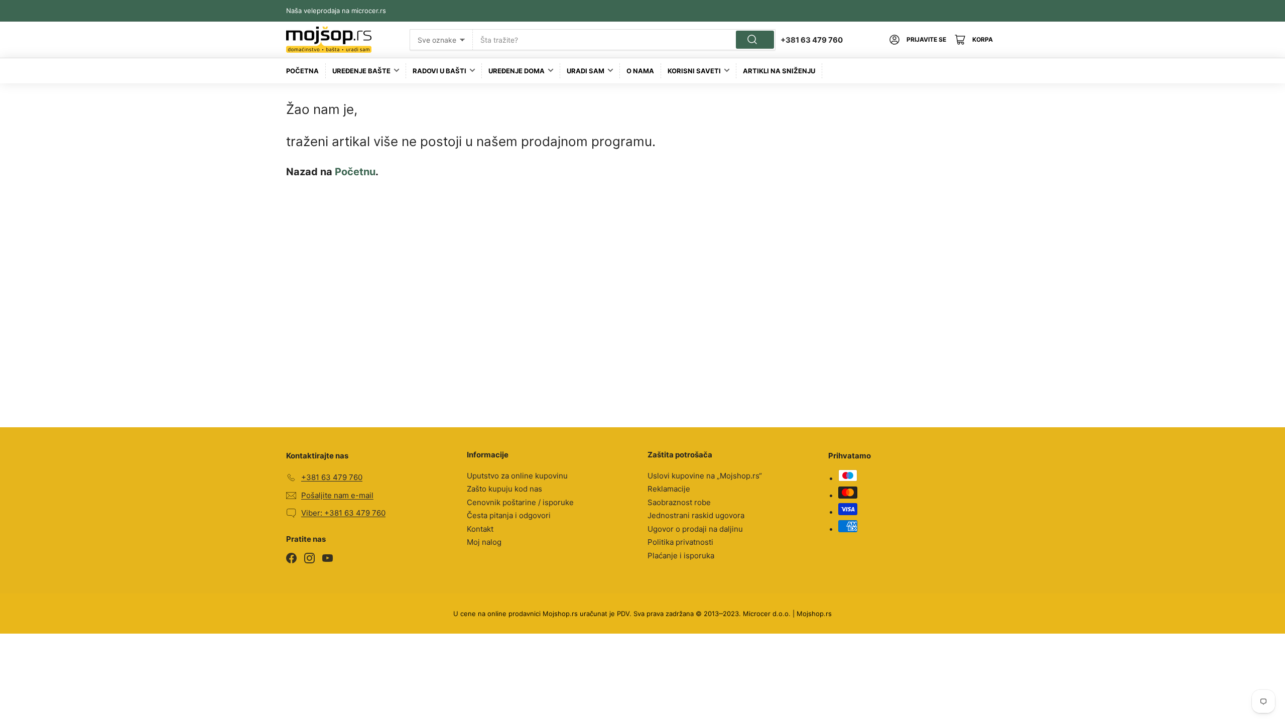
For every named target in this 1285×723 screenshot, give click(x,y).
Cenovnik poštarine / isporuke (520, 502)
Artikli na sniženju (779, 71)
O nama (640, 71)
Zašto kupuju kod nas (504, 489)
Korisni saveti (694, 71)
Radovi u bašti (439, 71)
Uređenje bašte (361, 71)
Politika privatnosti (680, 542)
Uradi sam (585, 71)
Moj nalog (484, 542)
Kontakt (480, 529)
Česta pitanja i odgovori (509, 515)
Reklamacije (669, 489)
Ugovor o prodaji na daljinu (695, 529)
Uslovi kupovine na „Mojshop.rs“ (705, 475)
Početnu (355, 172)
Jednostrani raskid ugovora (696, 515)
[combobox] (624, 39)
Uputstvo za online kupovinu (517, 475)
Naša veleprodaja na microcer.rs (336, 11)
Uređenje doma (516, 71)
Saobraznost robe (679, 502)
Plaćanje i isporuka (681, 555)
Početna (302, 71)
